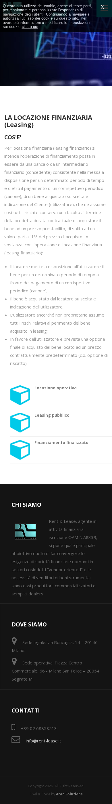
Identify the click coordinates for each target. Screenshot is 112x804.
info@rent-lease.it (43, 741)
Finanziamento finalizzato (61, 442)
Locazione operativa (55, 387)
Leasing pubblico (51, 415)
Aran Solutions (69, 794)
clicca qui (30, 27)
